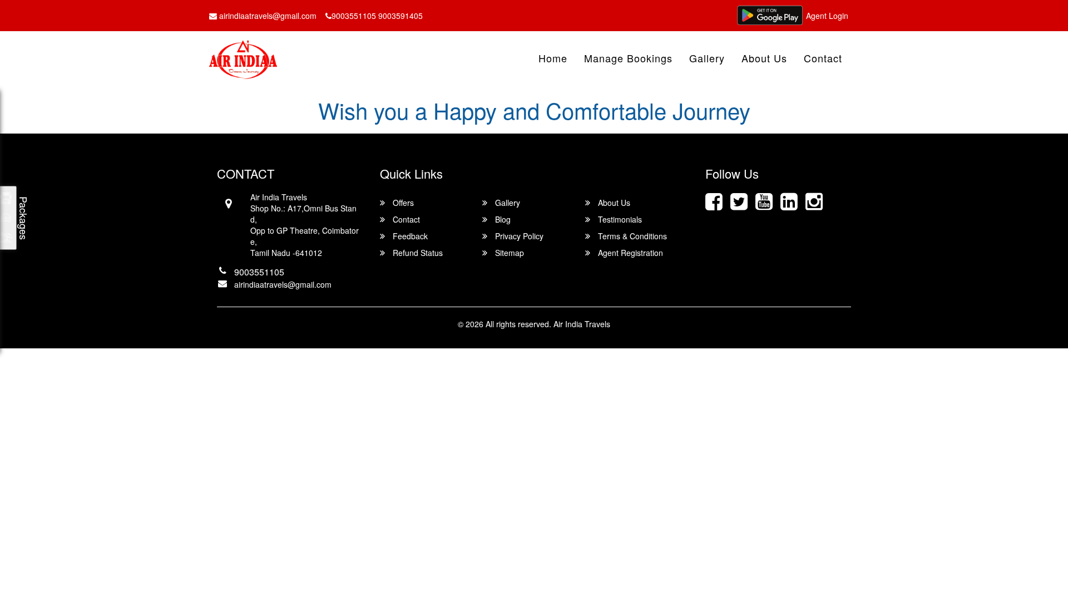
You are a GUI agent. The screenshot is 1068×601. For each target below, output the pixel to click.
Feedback (409, 236)
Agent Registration (629, 252)
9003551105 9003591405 (377, 15)
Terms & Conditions (631, 236)
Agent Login (827, 15)
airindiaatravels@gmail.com (267, 15)
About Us (764, 58)
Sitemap (508, 252)
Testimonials (619, 219)
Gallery (707, 58)
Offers (402, 202)
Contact (823, 58)
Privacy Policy (518, 236)
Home (552, 58)
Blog (502, 219)
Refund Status (416, 252)
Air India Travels (581, 323)
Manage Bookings (628, 58)
